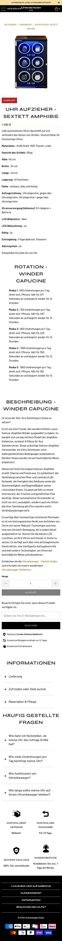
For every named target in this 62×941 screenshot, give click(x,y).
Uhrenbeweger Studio (34, 917)
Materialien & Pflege (22, 701)
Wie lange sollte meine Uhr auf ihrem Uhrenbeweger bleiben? (29, 792)
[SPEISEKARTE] (3, 8)
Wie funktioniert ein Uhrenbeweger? (22, 775)
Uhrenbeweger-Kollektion (16, 569)
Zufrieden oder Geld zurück (27, 689)
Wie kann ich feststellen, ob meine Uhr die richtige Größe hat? (28, 740)
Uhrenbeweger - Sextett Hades (39, 561)
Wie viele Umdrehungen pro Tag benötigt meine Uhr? (28, 759)
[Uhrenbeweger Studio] (31, 8)
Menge (5, 576)
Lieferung (15, 676)
